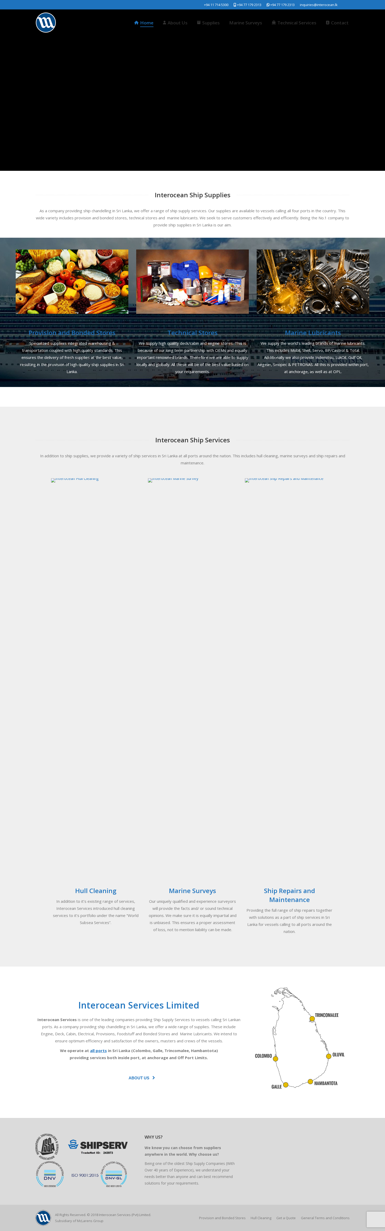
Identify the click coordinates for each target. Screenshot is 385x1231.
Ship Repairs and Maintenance (289, 895)
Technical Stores (192, 332)
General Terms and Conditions (325, 1218)
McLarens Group (90, 1220)
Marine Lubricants (313, 332)
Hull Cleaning (95, 890)
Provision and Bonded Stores (72, 332)
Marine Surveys (192, 890)
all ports (98, 1050)
